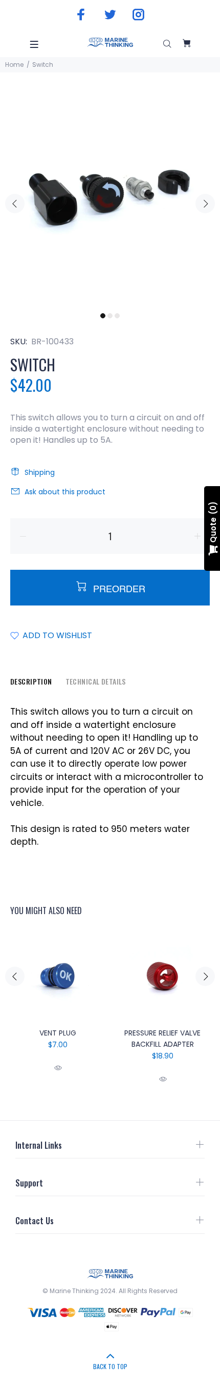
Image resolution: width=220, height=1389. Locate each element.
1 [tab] (102, 315)
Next (205, 203)
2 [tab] (110, 315)
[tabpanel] (110, 197)
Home (14, 64)
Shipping (40, 472)
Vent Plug (57, 1033)
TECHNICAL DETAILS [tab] (95, 681)
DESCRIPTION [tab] (31, 681)
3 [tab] (117, 315)
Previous (15, 203)
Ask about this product (65, 492)
